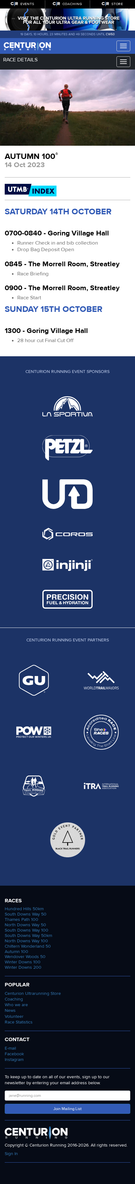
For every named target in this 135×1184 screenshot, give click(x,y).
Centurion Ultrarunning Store (33, 993)
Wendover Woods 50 (25, 956)
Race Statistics (19, 1022)
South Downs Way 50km (28, 935)
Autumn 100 (16, 951)
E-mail (10, 1048)
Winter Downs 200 (23, 967)
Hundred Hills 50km (24, 908)
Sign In (11, 1153)
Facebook (14, 1054)
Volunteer (14, 1016)
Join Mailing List (67, 1108)
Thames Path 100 (21, 919)
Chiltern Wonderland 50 (28, 946)
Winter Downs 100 (22, 962)
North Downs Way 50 (25, 924)
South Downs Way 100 (26, 930)
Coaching (14, 999)
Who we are (16, 1004)
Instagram (14, 1059)
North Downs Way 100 (26, 941)
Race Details (20, 59)
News (10, 1010)
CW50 (110, 34)
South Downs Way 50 (25, 914)
